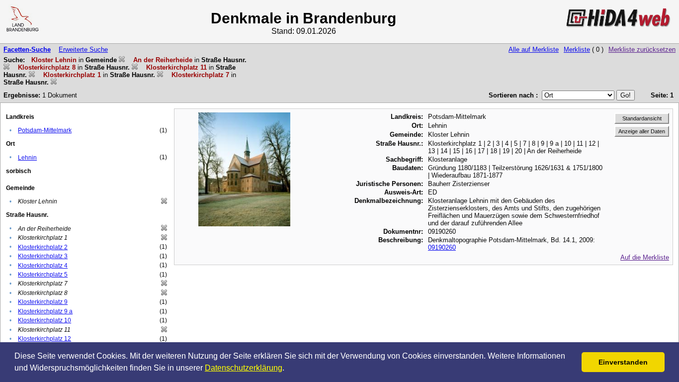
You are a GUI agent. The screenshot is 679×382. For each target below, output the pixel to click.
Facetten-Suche (27, 49)
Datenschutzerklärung (243, 368)
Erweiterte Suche (83, 49)
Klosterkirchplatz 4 (43, 265)
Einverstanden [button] (623, 362)
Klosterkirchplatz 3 (43, 256)
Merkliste (577, 49)
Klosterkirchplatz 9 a (45, 311)
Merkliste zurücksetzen (642, 49)
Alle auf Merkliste (534, 49)
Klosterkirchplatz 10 (44, 320)
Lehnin (27, 157)
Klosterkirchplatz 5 (43, 274)
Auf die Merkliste (644, 257)
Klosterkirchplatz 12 (44, 338)
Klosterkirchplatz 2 (43, 247)
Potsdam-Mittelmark (45, 130)
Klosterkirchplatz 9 (43, 301)
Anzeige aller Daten (641, 131)
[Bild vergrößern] (244, 116)
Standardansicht (642, 118)
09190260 (442, 247)
